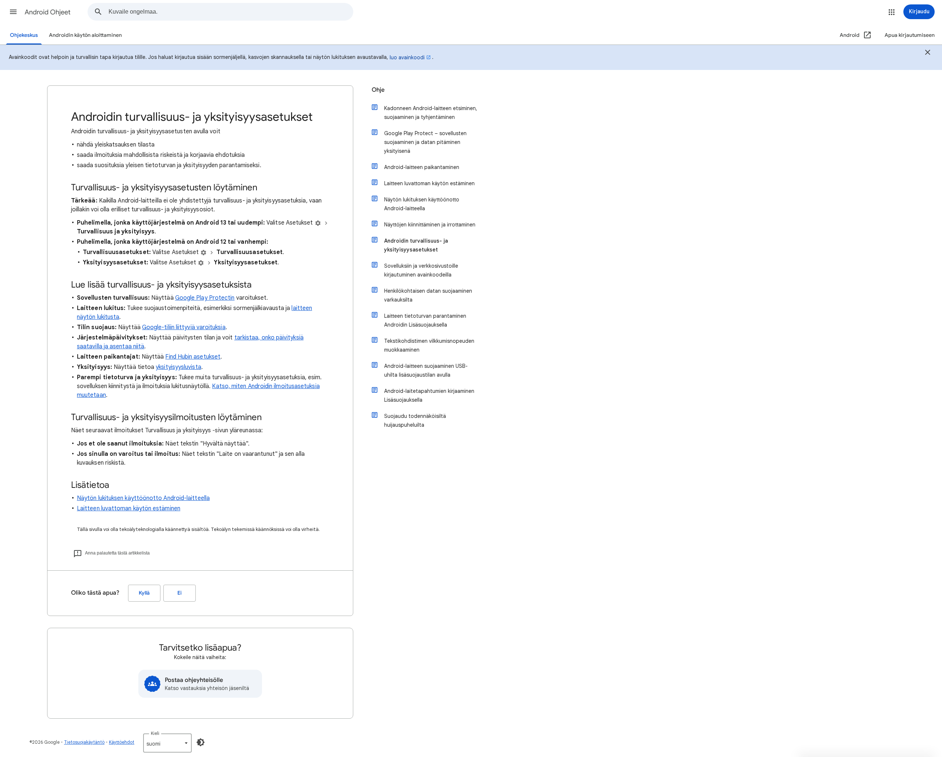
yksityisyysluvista (178, 367)
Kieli (155, 733)
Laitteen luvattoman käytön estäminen (128, 508)
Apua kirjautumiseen (910, 35)
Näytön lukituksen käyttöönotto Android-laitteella (143, 498)
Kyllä (144, 593)
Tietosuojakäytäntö (84, 742)
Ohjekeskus (24, 35)
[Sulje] (927, 53)
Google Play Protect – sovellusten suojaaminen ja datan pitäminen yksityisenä (425, 142)
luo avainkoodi (407, 57)
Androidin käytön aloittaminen (85, 35)
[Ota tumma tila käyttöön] (200, 742)
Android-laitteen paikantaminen (421, 167)
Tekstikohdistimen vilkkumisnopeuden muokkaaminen (429, 345)
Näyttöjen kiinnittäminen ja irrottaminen (429, 224)
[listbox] (167, 743)
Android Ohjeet (48, 12)
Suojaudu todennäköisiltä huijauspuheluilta (415, 420)
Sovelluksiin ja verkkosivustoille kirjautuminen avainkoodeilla (421, 270)
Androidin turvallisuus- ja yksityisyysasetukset (416, 245)
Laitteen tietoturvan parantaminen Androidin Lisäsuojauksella (425, 320)
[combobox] (231, 11)
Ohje (378, 90)
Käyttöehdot (121, 742)
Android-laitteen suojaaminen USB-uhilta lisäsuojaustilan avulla (426, 370)
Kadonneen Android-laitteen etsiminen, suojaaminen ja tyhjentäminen (430, 112)
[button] (13, 12)
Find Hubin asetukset (192, 356)
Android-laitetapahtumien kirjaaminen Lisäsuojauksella (429, 395)
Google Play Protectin (205, 298)
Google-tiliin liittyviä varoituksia (184, 327)
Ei (179, 593)
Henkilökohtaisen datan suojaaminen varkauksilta (428, 295)
